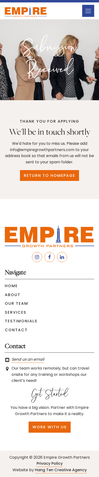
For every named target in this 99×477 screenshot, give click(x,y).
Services (15, 312)
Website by (49, 470)
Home (11, 286)
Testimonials (21, 321)
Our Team (16, 303)
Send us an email (28, 359)
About (12, 295)
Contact (16, 330)
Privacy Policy (50, 463)
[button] (88, 11)
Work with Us (49, 427)
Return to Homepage (49, 175)
